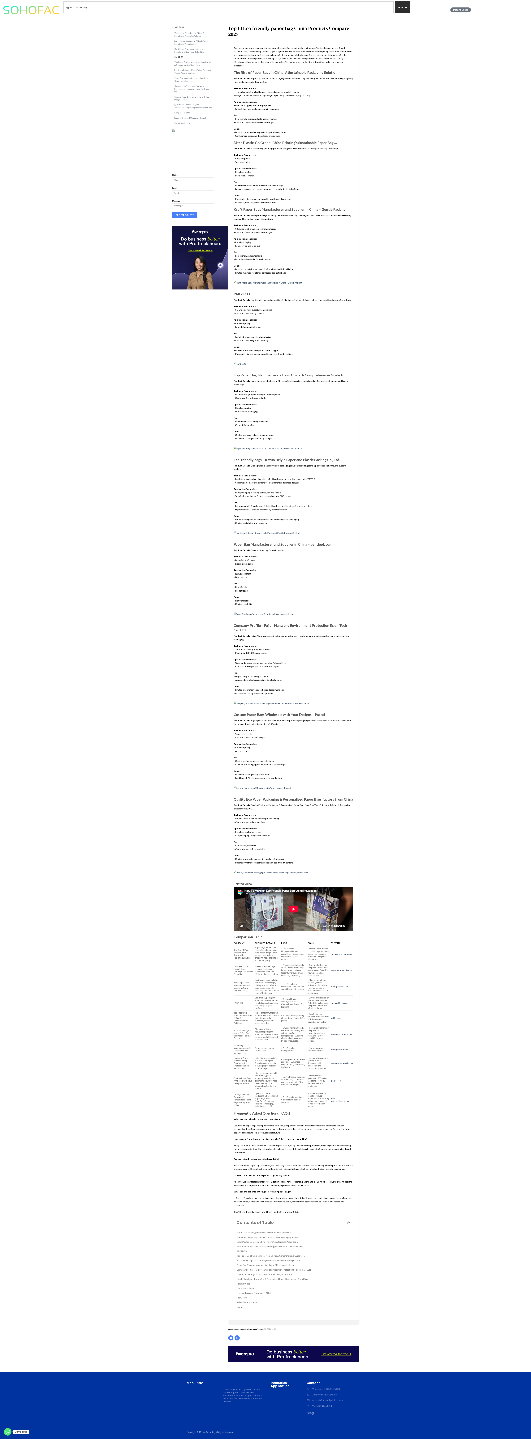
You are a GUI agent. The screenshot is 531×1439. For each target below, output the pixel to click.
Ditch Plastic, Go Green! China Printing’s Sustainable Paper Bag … (191, 42)
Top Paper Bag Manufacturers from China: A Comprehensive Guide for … (192, 63)
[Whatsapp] (237, 1337)
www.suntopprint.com (341, 970)
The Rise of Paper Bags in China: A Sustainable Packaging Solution (189, 34)
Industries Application (247, 1302)
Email (174, 188)
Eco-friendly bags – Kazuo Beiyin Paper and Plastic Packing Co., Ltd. (192, 71)
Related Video (243, 1283)
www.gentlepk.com (339, 986)
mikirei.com (336, 1018)
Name (175, 175)
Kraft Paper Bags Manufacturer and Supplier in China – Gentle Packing (189, 50)
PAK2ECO (178, 57)
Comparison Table (182, 113)
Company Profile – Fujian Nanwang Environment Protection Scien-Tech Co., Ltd (191, 89)
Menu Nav (242, 1297)
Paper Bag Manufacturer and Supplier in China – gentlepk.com (191, 79)
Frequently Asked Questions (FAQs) (190, 117)
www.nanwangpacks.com (342, 1063)
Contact (240, 1307)
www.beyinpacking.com (341, 1034)
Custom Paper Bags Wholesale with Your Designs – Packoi (192, 98)
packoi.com (336, 1081)
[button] (348, 1223)
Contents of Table (182, 123)
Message (176, 201)
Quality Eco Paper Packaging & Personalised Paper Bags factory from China (193, 106)
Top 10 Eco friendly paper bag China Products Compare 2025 (266, 1232)
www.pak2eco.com (339, 1003)
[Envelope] (230, 1337)
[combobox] (228, 7)
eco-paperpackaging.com (340, 1099)
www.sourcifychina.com (341, 954)
